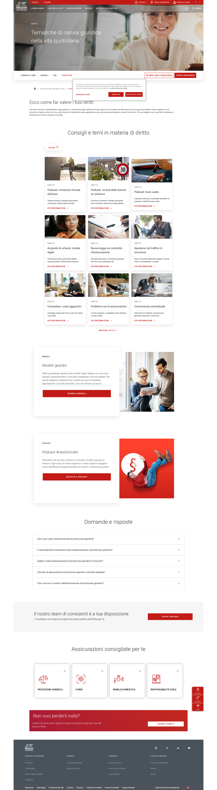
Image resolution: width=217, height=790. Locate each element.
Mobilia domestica (124, 689)
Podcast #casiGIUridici (60, 452)
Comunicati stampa (74, 763)
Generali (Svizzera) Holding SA (167, 788)
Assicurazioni (74, 8)
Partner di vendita (112, 788)
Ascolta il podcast (76, 477)
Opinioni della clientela (33, 774)
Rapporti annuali (73, 768)
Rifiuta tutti (116, 94)
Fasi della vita (55, 8)
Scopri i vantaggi (170, 617)
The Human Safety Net (159, 763)
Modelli (44, 75)
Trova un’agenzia (185, 75)
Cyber (79, 689)
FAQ (55, 75)
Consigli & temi (28, 75)
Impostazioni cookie (83, 94)
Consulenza (37, 8)
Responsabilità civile (163, 689)
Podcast (46, 443)
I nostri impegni (158, 756)
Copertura (67, 75)
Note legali (41, 788)
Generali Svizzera (34, 756)
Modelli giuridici (54, 365)
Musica (153, 774)
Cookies (70, 788)
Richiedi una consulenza (159, 75)
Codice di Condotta (94, 788)
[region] (109, 90)
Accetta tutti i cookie (134, 94)
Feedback (29, 780)
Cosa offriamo (114, 774)
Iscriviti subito (166, 724)
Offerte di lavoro (114, 763)
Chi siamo (29, 763)
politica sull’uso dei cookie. (119, 88)
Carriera (113, 756)
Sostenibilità (30, 768)
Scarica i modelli (76, 393)
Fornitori (79, 788)
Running (153, 768)
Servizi (88, 8)
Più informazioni (56, 208)
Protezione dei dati (56, 788)
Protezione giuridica (50, 689)
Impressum (29, 788)
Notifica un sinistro (106, 8)
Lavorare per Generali (117, 768)
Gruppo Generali (128, 788)
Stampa (70, 756)
